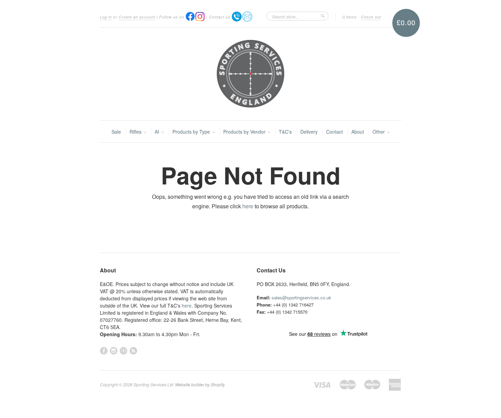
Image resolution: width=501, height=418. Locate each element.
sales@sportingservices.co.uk (301, 297)
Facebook (104, 351)
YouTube (123, 351)
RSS (133, 351)
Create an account (137, 16)
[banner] (250, 74)
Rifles (136, 131)
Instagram (114, 351)
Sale (116, 131)
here (247, 206)
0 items (350, 16)
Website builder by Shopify (199, 384)
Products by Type (191, 131)
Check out (371, 16)
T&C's (285, 131)
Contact (334, 131)
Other (379, 131)
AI (158, 131)
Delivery (309, 131)
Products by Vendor (245, 131)
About (357, 131)
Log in (106, 16)
